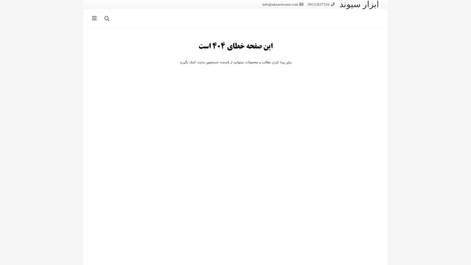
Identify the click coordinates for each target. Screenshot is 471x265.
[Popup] (94, 19)
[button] (107, 18)
